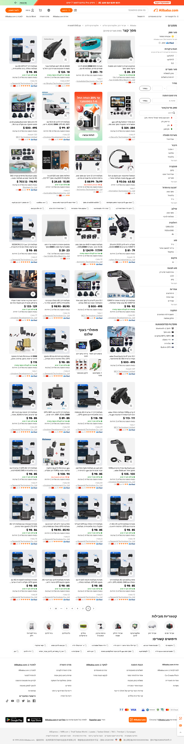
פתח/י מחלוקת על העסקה (61, 680)
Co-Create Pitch (172, 675)
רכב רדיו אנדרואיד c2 (124, 208)
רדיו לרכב (27, 651)
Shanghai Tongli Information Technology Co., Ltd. (121, 191)
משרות (176, 686)
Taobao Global (103, 732)
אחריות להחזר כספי (135, 675)
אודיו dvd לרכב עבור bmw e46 (64, 202)
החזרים (68, 686)
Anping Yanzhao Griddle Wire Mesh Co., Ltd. (121, 80)
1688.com (64, 732)
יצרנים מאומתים (100, 670)
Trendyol (120, 732)
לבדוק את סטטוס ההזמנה (25, 680)
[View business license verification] (116, 740)
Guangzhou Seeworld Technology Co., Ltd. (23, 83)
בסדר (145, 88)
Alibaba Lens (164, 720)
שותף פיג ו (75, 651)
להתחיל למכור (30, 675)
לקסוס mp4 (143, 651)
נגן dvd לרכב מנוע (58, 645)
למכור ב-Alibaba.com (27, 670)
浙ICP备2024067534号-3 (160, 740)
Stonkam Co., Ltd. (29, 187)
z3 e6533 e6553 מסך (91, 202)
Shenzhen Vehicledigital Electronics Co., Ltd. (88, 81)
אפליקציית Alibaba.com (55, 720)
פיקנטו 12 (169, 645)
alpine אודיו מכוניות (78, 208)
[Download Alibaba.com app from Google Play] (14, 719)
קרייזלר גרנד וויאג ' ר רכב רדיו (125, 645)
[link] (180, 718)
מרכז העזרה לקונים (63, 670)
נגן (15, 651)
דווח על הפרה (66, 696)
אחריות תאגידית (172, 680)
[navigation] (158, 317)
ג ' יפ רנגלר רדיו (78, 645)
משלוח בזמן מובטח (135, 680)
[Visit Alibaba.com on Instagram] (18, 700)
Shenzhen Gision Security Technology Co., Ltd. (121, 137)
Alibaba (133, 25)
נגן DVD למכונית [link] (74, 25)
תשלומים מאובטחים (135, 670)
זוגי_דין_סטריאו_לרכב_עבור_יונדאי (51, 651)
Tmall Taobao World (79, 732)
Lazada (92, 732)
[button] (75, 10)
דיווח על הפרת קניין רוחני (61, 691)
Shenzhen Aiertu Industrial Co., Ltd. (121, 259)
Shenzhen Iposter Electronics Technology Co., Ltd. (88, 262)
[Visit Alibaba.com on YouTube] (12, 700)
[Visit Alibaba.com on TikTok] (7, 700)
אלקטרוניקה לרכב (92, 25)
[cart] (40, 11)
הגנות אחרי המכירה (135, 686)
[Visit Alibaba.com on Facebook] (34, 700)
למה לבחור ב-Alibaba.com (168, 670)
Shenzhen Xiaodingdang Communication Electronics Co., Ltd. (56, 193)
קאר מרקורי (39, 645)
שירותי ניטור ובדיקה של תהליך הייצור (128, 691)
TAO (113, 732)
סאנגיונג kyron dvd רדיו (164, 651)
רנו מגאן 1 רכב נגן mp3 (20, 202)
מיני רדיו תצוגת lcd (101, 208)
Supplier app (95, 720)
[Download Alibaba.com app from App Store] (34, 719)
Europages (131, 732)
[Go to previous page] (93, 608)
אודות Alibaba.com (170, 665)
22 (56, 608)
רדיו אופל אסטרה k (99, 645)
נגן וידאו (90, 651)
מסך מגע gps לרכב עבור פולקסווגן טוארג (116, 651)
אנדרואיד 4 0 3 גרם (56, 208)
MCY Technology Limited (26, 137)
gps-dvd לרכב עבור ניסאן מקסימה (119, 202)
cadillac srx (41, 202)
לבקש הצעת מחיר (100, 675)
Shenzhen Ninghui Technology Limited (56, 83)
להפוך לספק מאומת (28, 686)
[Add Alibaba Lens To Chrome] (138, 719)
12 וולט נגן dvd (36, 208)
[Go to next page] (50, 608)
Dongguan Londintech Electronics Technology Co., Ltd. (88, 189)
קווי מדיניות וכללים (135, 696)
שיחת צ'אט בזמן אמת (62, 675)
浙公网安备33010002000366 (136, 740)
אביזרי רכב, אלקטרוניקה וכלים (114, 25)
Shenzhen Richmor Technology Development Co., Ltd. (56, 137)
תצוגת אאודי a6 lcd (150, 645)
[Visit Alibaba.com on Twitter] (23, 700)
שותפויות (32, 691)
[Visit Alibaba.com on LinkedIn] (28, 700)
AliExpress (53, 732)
